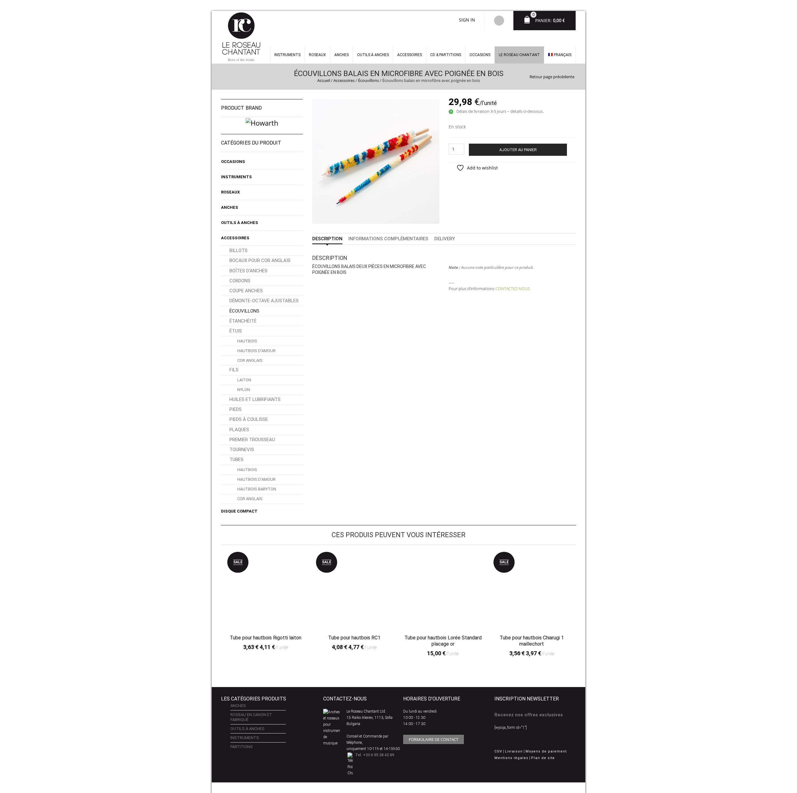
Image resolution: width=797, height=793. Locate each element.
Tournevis (241, 449)
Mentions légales (511, 758)
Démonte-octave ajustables (264, 300)
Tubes (236, 459)
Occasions (479, 55)
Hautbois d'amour (256, 350)
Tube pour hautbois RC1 (354, 638)
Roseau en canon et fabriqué (251, 717)
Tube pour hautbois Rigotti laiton (265, 638)
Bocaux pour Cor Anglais (259, 260)
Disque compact (239, 511)
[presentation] (219, 597)
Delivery (444, 238)
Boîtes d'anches (248, 271)
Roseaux (317, 55)
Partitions (241, 746)
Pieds (235, 409)
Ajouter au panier (518, 149)
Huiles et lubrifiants (255, 399)
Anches (341, 55)
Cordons (239, 281)
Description (327, 238)
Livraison (514, 751)
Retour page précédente (552, 76)
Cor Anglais (249, 360)
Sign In (467, 20)
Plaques (239, 429)
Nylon (243, 389)
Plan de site (543, 758)
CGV (498, 751)
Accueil (323, 80)
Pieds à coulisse (248, 419)
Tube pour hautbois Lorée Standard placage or (443, 641)
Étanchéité (243, 321)
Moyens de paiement (546, 751)
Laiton (244, 380)
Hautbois (247, 341)
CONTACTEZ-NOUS (512, 288)
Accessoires (409, 55)
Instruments (236, 176)
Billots (238, 250)
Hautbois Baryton (256, 489)
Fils (233, 370)
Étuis (235, 331)
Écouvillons (368, 80)
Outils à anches (373, 55)
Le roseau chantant (519, 55)
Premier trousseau (252, 439)
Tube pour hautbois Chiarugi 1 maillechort (532, 641)
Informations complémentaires (388, 238)
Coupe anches (246, 291)
